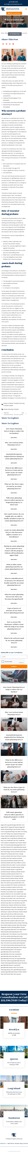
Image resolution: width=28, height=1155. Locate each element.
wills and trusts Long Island (14, 916)
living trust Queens (12, 834)
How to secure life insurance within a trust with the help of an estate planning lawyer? (14, 625)
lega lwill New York (18, 825)
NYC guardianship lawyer (18, 847)
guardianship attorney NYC (9, 958)
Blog (21, 1143)
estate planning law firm (12, 9)
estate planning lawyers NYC (13, 932)
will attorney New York (7, 903)
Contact (25, 1143)
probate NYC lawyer (11, 885)
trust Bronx (19, 898)
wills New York (15, 929)
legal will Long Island (7, 825)
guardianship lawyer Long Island (10, 965)
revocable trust (10, 898)
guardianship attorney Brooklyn (10, 952)
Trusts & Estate (12, 8)
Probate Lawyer (8, 405)
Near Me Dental (5, 974)
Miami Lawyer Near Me (15, 925)
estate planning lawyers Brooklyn (16, 938)
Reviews (17, 1143)
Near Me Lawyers (16, 974)
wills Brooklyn (13, 923)
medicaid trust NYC (12, 840)
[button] (26, 9)
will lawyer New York (11, 909)
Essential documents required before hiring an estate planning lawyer (14, 456)
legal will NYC (5, 827)
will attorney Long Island (19, 901)
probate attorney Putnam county (15, 856)
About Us (3, 1143)
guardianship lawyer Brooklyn (18, 963)
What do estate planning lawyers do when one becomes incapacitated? (14, 596)
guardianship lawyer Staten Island (16, 972)
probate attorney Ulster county (10, 865)
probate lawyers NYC (7, 876)
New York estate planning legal (10, 845)
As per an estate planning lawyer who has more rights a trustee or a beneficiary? (14, 533)
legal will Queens (14, 827)
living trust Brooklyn (15, 829)
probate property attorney (14, 887)
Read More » (14, 437)
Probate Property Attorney (14, 1139)
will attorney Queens (7, 905)
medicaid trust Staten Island (17, 843)
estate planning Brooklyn (8, 941)
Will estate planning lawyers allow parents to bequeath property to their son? (14, 501)
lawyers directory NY (7, 894)
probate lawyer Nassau (8, 872)
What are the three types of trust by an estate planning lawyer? (14, 486)
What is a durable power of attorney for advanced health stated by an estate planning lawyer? (14, 581)
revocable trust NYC (10, 896)
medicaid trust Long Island (9, 838)
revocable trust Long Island (14, 892)
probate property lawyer (8, 889)
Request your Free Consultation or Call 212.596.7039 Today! (14, 997)
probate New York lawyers (9, 934)
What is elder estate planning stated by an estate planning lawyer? (14, 566)
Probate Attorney (19, 403)
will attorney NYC (20, 903)
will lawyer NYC (21, 909)
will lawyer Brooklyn (11, 907)
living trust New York (17, 831)
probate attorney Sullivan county (15, 863)
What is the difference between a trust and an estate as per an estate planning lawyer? (14, 471)
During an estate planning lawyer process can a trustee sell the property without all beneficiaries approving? (14, 550)
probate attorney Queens (9, 858)
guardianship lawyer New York (10, 967)
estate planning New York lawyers (11, 949)
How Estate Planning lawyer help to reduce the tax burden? (14, 431)
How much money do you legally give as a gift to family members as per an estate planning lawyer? (14, 517)
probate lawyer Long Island (13, 869)
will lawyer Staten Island (19, 912)
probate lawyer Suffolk (16, 878)
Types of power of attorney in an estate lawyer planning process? (14, 610)
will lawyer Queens (6, 912)
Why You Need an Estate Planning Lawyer (14, 443)
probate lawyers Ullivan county (10, 881)
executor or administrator (12, 178)
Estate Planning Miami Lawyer (16, 927)
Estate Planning (8, 409)
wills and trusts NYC (19, 918)
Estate (5, 403)
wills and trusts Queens (8, 921)
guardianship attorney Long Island (11, 954)
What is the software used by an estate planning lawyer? (14, 640)
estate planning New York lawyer (16, 947)
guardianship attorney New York (10, 956)
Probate (10, 403)
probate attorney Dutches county (11, 849)
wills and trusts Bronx (7, 914)
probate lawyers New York (14, 874)
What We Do (11, 1143)
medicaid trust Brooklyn (16, 836)
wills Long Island (5, 929)
